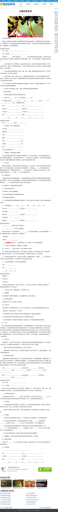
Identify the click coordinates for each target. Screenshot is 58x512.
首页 (21, 4)
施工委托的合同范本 (6, 502)
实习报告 (22, 1)
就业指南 (36, 4)
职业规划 (28, 1)
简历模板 (15, 1)
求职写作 (28, 4)
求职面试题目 (35, 1)
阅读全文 (29, 14)
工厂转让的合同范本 (6, 499)
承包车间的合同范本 (6, 497)
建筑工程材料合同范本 (31, 495)
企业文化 (55, 1)
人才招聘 (43, 4)
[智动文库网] (7, 4)
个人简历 (3, 1)
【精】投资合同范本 (31, 497)
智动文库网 (27, 510)
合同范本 (15, 8)
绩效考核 (48, 1)
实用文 (51, 4)
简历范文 (9, 1)
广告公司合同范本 (30, 504)
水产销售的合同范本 (6, 504)
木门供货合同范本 (46, 507)
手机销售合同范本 (8, 507)
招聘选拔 (42, 1)
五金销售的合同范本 (6, 495)
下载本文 (33, 14)
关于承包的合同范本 (31, 502)
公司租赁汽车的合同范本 (32, 499)
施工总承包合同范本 (6, 493)
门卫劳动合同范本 (30, 493)
